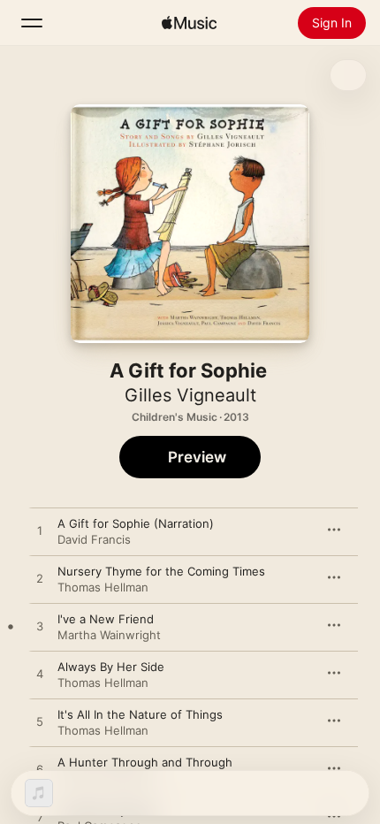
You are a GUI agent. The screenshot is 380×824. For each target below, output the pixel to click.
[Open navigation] (31, 23)
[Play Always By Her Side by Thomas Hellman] (39, 675)
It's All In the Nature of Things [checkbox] (140, 714)
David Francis (94, 539)
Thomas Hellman (102, 587)
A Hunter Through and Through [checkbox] (144, 762)
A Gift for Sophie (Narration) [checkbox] (135, 523)
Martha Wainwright (109, 635)
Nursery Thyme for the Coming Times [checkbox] (161, 571)
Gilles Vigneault (190, 395)
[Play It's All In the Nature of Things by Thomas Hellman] (39, 722)
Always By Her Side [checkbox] (110, 667)
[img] (189, 23)
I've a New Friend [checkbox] (105, 619)
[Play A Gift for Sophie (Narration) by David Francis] (39, 531)
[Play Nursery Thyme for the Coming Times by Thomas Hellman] (39, 579)
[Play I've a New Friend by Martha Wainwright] (39, 627)
